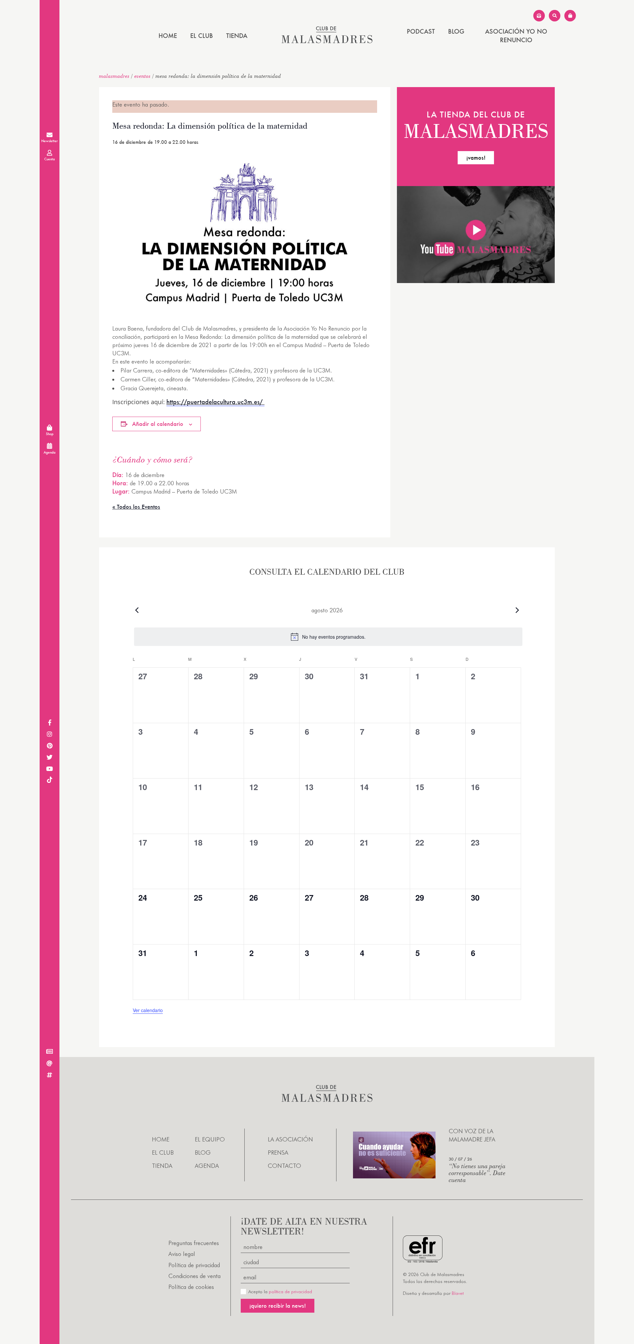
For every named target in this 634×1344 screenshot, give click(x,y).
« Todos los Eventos (136, 506)
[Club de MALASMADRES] (327, 41)
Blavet (458, 1293)
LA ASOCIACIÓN (290, 1139)
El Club (201, 36)
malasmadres (114, 76)
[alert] (328, 636)
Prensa (278, 1152)
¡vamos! (475, 157)
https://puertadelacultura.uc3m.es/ (215, 402)
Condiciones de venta (194, 1275)
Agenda (207, 1165)
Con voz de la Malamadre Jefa (472, 1135)
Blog (456, 31)
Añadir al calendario (157, 423)
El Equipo (210, 1139)
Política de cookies (191, 1286)
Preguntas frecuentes (193, 1242)
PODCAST (421, 31)
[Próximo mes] (517, 610)
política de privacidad (290, 1291)
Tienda (236, 36)
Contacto (284, 1165)
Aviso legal (181, 1253)
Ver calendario (148, 1010)
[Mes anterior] (137, 610)
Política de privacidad (194, 1265)
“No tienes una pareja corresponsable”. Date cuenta (477, 1173)
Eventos (142, 76)
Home (167, 36)
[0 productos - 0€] (570, 15)
